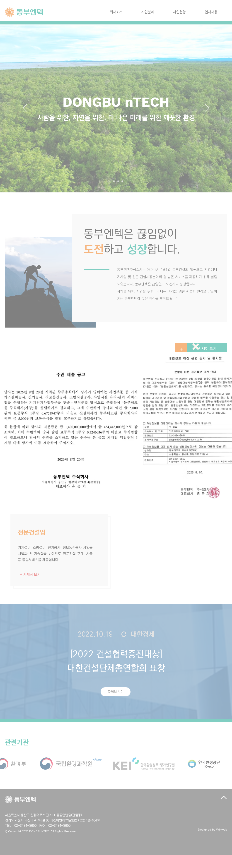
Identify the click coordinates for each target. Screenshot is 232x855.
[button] (195, 346)
